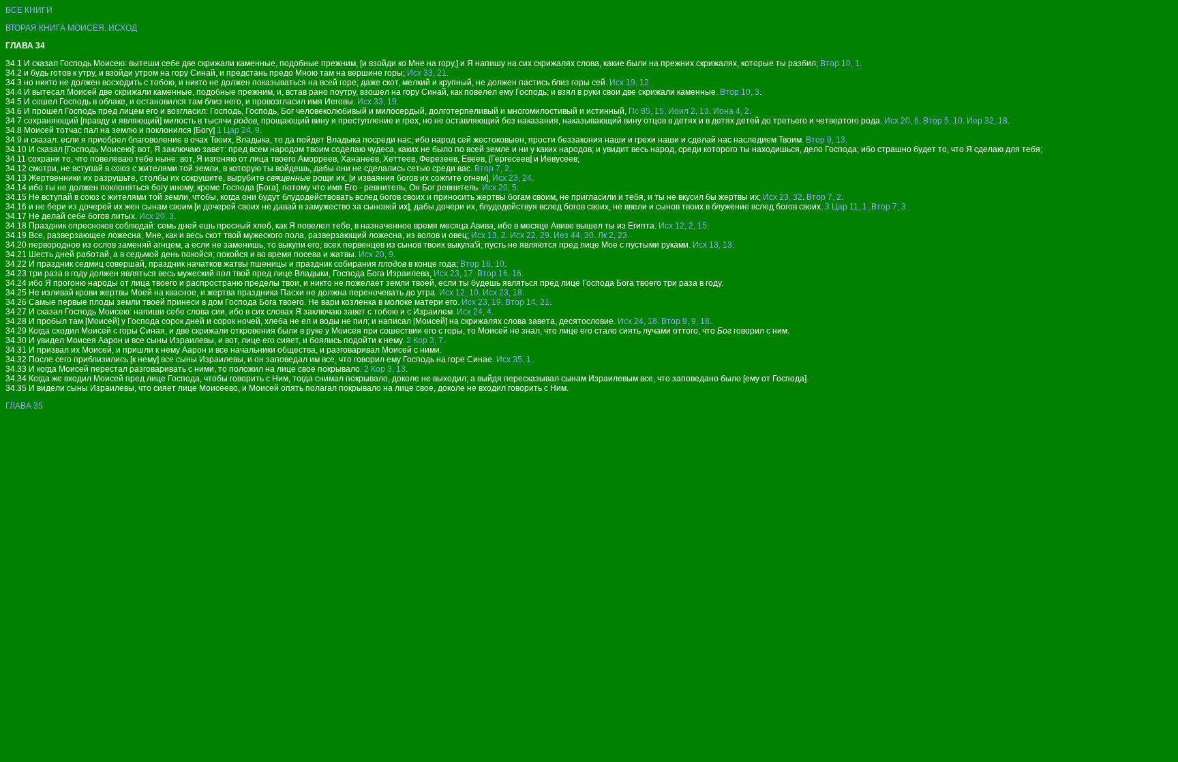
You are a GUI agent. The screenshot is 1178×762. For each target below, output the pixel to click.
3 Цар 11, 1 (846, 206)
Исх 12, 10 (459, 292)
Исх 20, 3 (156, 216)
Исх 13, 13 (712, 245)
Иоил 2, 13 (688, 111)
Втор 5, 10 (943, 121)
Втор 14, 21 (527, 302)
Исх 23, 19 (481, 302)
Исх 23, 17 (453, 273)
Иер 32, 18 (987, 121)
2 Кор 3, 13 (385, 369)
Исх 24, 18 (637, 321)
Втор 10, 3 (739, 92)
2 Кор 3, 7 (424, 340)
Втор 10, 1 (840, 63)
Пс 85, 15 (646, 111)
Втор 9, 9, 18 (685, 321)
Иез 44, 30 (574, 235)
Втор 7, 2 (491, 168)
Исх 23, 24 (512, 178)
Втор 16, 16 (499, 273)
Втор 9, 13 (825, 140)
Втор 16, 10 (482, 264)
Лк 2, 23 (612, 235)
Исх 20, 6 (901, 121)
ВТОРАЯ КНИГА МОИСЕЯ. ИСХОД (71, 28)
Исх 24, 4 (474, 312)
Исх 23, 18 (502, 292)
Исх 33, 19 (377, 101)
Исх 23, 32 (782, 197)
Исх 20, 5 (499, 187)
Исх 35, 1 (513, 359)
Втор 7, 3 (888, 206)
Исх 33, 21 (427, 73)
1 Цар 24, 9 (238, 130)
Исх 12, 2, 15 (683, 226)
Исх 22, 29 (529, 235)
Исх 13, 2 (488, 235)
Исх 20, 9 (376, 254)
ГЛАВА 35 (24, 406)
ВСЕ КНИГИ (28, 10)
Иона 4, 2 (731, 111)
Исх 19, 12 (629, 82)
